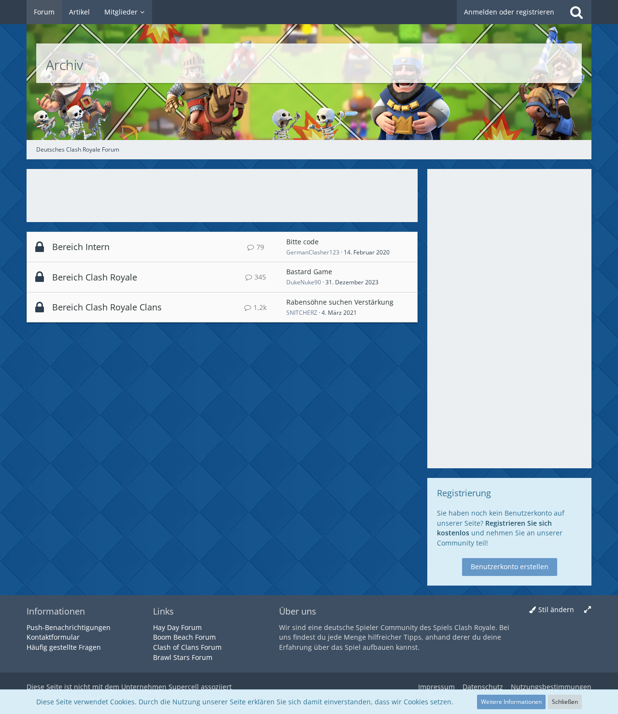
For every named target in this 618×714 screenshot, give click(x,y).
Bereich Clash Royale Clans (107, 307)
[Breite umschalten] (587, 610)
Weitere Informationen (511, 702)
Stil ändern (556, 609)
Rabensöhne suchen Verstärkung (339, 302)
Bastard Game (309, 271)
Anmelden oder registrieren (509, 11)
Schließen (565, 702)
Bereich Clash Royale (94, 277)
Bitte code (302, 241)
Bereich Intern (81, 246)
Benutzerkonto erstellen (509, 566)
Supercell (184, 686)
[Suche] (576, 12)
